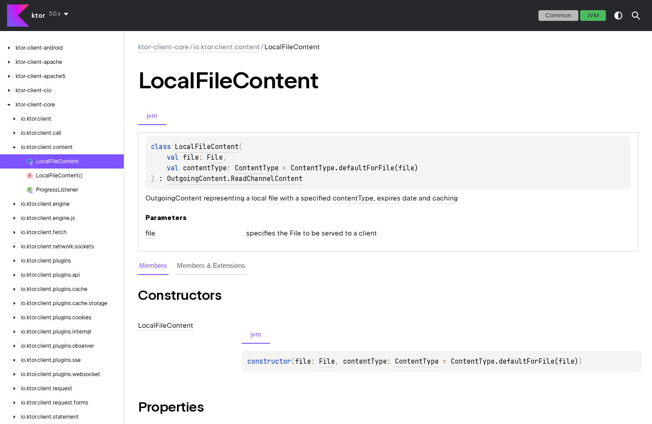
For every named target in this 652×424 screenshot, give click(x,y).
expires (389, 198)
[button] (636, 15)
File (215, 157)
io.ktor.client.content (226, 47)
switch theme (618, 15)
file (273, 198)
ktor (38, 16)
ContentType (257, 168)
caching (445, 198)
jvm (593, 15)
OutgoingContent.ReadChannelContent (234, 178)
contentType (353, 198)
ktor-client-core (163, 47)
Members (153, 265)
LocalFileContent (207, 146)
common (558, 15)
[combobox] (60, 14)
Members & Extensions (211, 265)
